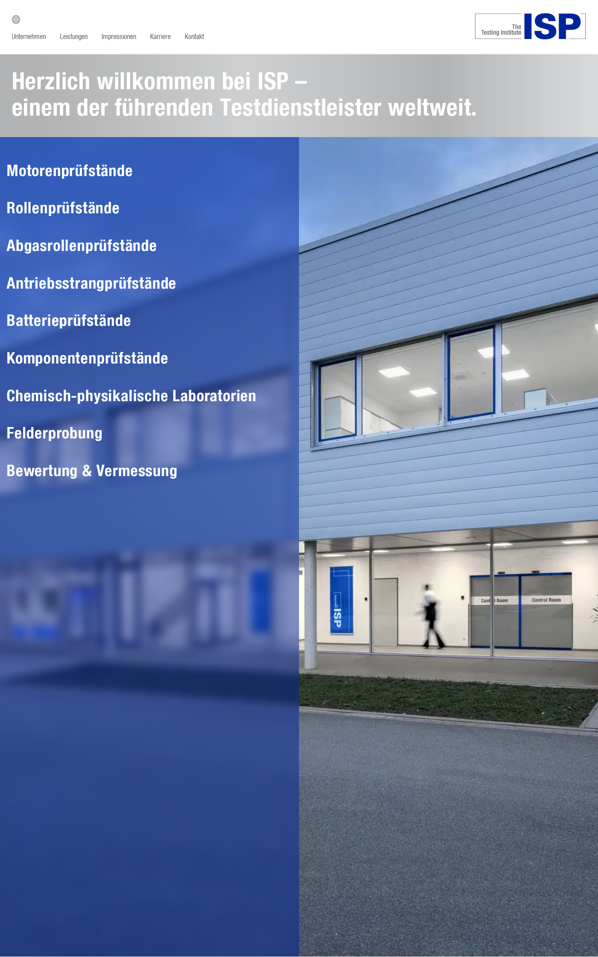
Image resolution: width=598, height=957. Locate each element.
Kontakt (194, 36)
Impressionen (119, 36)
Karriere (160, 36)
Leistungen (74, 36)
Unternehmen (29, 36)
